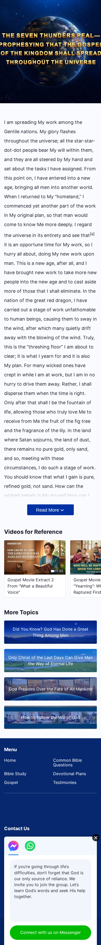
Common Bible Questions (67, 762)
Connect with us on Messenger (50, 932)
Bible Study (15, 773)
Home (10, 760)
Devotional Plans (69, 773)
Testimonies (64, 782)
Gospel (11, 782)
